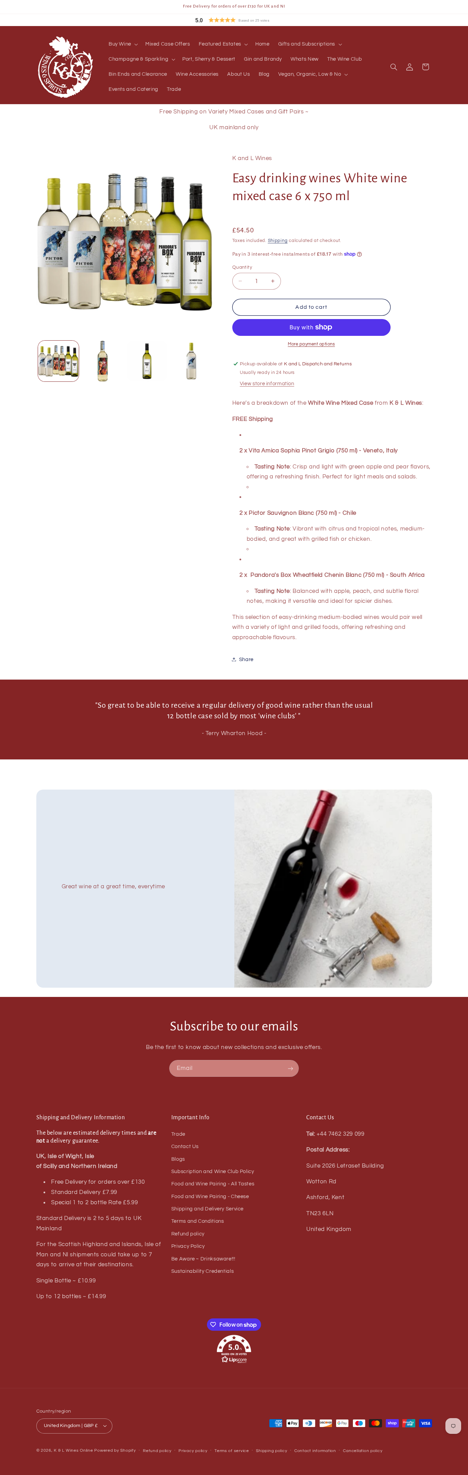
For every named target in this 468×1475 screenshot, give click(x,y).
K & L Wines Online (73, 1450)
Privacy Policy (188, 1246)
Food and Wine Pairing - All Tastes (212, 1183)
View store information (267, 383)
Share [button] (246, 659)
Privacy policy (192, 1451)
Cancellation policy (362, 1451)
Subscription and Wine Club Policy (212, 1171)
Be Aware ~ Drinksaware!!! (203, 1258)
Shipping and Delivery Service (207, 1208)
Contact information (315, 1451)
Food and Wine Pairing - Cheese (210, 1196)
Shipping (278, 240)
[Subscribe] (290, 1068)
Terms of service (231, 1451)
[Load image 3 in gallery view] (147, 361)
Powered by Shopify (115, 1450)
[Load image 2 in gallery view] (102, 361)
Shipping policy (271, 1451)
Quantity (242, 267)
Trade (178, 1134)
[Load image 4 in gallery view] (191, 361)
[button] (248, 20)
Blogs (178, 1159)
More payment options (311, 344)
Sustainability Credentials (202, 1271)
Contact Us (185, 1146)
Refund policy (188, 1233)
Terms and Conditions (197, 1221)
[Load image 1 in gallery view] (58, 361)
